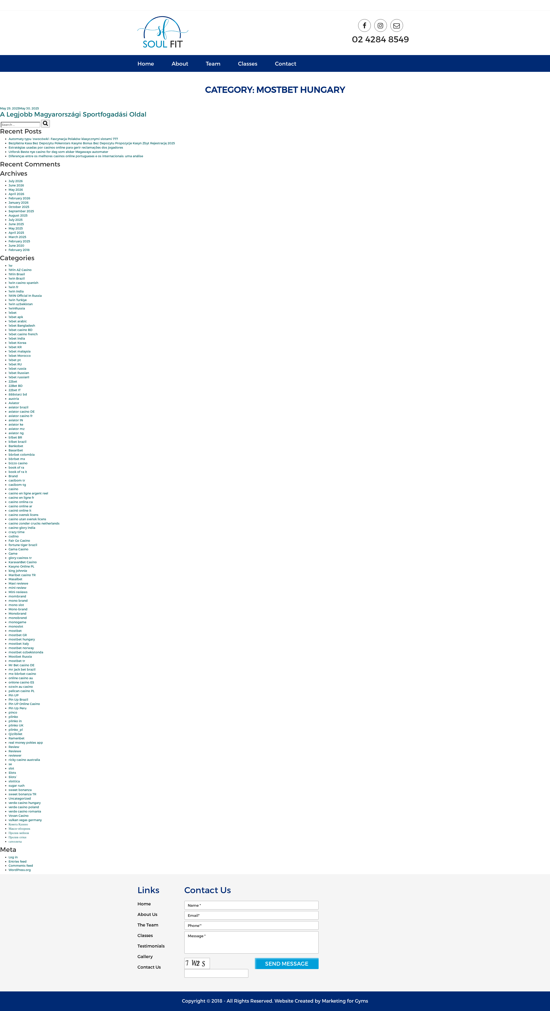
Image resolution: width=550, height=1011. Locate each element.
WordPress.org (20, 870)
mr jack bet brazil (22, 669)
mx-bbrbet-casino (22, 674)
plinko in (15, 721)
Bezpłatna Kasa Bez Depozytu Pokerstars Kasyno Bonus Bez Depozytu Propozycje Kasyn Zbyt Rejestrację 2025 (92, 143)
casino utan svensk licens (27, 519)
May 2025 (16, 228)
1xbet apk (16, 317)
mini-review (17, 587)
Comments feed (21, 865)
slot (11, 768)
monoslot (16, 626)
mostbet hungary (22, 639)
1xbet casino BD (20, 330)
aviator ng (16, 433)
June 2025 (16, 224)
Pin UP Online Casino (24, 704)
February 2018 (19, 250)
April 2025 (16, 232)
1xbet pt (15, 360)
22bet (13, 381)
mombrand (17, 596)
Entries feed (18, 861)
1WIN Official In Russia (25, 295)
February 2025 (19, 241)
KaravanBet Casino (23, 562)
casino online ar (20, 506)
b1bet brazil (17, 441)
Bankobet (16, 446)
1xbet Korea (17, 343)
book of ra (16, 467)
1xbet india (17, 338)
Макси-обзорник (19, 828)
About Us (147, 914)
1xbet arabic (18, 321)
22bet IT (15, 390)
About (180, 63)
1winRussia (17, 308)
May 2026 (16, 189)
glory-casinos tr (20, 558)
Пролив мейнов (19, 833)
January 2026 (19, 202)
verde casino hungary (25, 803)
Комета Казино (18, 824)
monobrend (18, 618)
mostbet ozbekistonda (26, 652)
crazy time (16, 532)
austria (14, 398)
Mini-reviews (18, 592)
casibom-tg (17, 484)
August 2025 (18, 215)
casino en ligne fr (21, 497)
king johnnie (18, 570)
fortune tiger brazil (23, 545)
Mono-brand (18, 609)
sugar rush (16, 785)
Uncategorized (20, 798)
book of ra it (18, 472)
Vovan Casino (19, 815)
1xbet (13, 312)
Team (213, 63)
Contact (285, 63)
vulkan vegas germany (25, 820)
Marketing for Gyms (345, 1000)
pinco (13, 712)
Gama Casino (18, 549)
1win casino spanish (23, 283)
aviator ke (16, 424)
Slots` (13, 777)
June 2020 (16, 245)
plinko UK (16, 725)
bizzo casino (18, 463)
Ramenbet (16, 738)
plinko (13, 717)
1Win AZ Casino (20, 270)
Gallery (145, 956)
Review (14, 747)
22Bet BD (16, 386)
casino (13, 489)
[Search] (45, 124)
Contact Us (149, 966)
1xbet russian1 (19, 377)
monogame (17, 622)
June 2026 (16, 185)
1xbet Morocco (20, 355)
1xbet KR (15, 347)
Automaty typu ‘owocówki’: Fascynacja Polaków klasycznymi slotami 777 (63, 139)
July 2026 (16, 181)
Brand (13, 476)
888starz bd (18, 394)
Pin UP (13, 695)
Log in (13, 857)
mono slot (16, 605)
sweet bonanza (20, 790)
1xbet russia (17, 368)
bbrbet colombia (22, 454)
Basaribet (16, 450)
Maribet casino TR (22, 575)
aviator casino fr (21, 416)
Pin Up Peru (17, 708)
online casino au (21, 678)
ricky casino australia (24, 760)
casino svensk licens (23, 515)
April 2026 (16, 194)
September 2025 (21, 211)
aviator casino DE (22, 411)
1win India (16, 291)
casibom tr (17, 480)
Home (146, 63)
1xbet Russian (19, 373)
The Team (148, 924)
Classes (247, 63)
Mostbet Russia (20, 656)
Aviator (14, 403)
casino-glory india (22, 527)
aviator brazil (18, 407)
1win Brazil (17, 278)
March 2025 (17, 237)
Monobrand (17, 613)
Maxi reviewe (18, 583)
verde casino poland (24, 807)
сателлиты (15, 841)
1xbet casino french (23, 334)
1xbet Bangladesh (22, 325)
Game (13, 553)
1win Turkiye (18, 300)
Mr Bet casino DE (21, 665)
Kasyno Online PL (21, 566)
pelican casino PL (21, 691)
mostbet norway (21, 648)
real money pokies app (26, 742)
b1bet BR (15, 437)
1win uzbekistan (21, 304)
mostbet (15, 630)
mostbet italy (19, 643)
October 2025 (19, 207)
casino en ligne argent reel (28, 493)
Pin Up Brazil (18, 699)
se (10, 764)
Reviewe (15, 751)
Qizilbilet (15, 734)
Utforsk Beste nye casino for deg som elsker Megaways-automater (58, 152)
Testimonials (151, 945)
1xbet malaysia (20, 351)
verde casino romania (25, 811)
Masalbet (15, 579)
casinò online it (20, 510)
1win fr (13, 287)
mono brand (18, 600)
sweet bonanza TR (22, 794)
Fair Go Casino (19, 540)
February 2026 (19, 198)
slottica (14, 781)
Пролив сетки (17, 837)
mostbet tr (17, 661)
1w (10, 265)
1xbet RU (15, 364)
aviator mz (17, 429)
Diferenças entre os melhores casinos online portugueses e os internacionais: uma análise (76, 156)
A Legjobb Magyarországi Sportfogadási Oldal (73, 114)
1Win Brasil (17, 274)
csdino (14, 536)
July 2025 (16, 220)
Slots (12, 772)
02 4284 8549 (380, 39)
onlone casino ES (21, 682)
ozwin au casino (21, 686)
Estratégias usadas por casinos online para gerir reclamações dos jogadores (66, 147)
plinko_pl (16, 729)
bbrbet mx (17, 459)
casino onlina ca (21, 502)
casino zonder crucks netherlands (34, 523)
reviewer (15, 755)
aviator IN (16, 420)
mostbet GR (18, 635)
